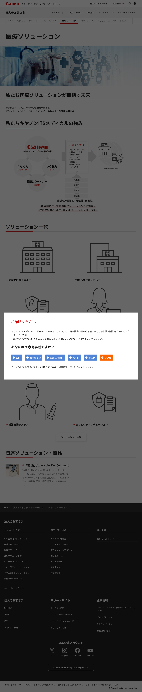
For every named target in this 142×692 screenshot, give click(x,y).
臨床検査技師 (56, 357)
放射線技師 (35, 357)
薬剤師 (76, 357)
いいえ (108, 357)
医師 (18, 357)
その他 (92, 357)
